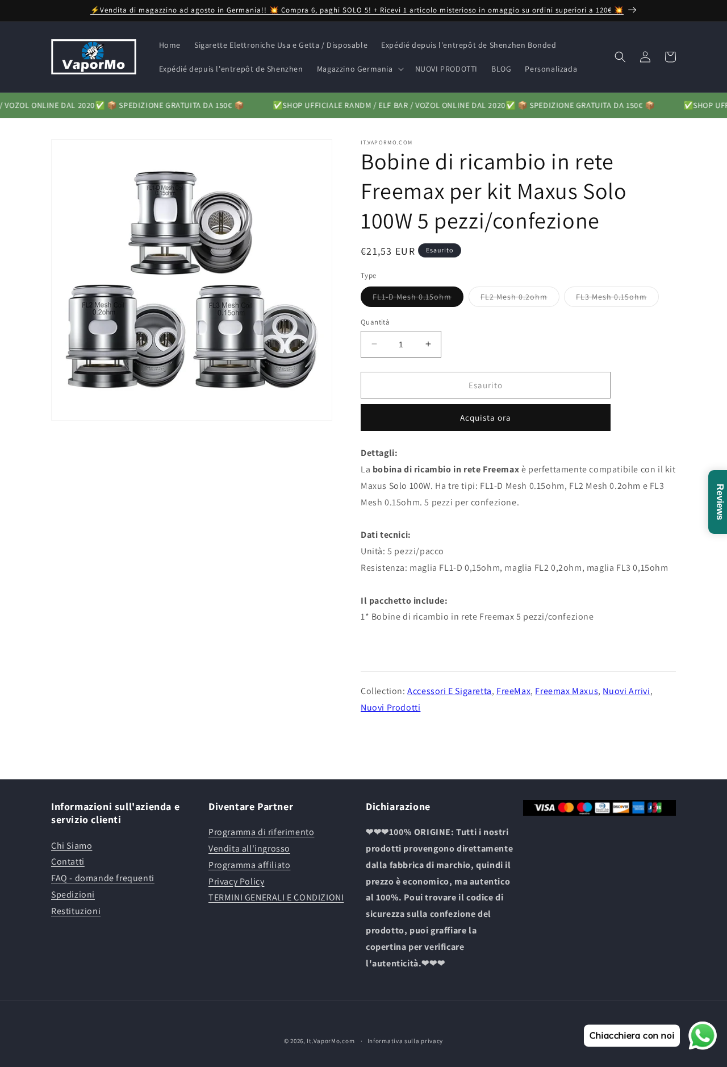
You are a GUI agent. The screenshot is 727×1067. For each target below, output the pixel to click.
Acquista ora (485, 417)
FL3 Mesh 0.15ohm (617, 298)
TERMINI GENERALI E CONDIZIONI (276, 898)
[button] (359, 69)
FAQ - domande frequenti (102, 878)
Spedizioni (73, 894)
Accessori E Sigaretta (449, 690)
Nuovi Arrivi (626, 690)
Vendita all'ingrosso (249, 848)
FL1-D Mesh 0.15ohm (418, 298)
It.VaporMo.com (330, 1041)
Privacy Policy (236, 881)
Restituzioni (76, 911)
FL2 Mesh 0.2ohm (520, 298)
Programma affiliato (249, 865)
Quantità (375, 321)
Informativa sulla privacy (405, 1040)
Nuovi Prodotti (390, 707)
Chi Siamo (71, 846)
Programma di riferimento (261, 832)
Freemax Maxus (566, 690)
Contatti (68, 862)
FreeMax (513, 690)
